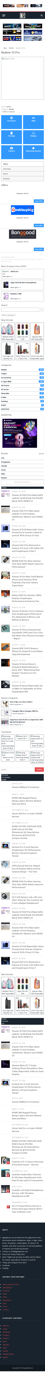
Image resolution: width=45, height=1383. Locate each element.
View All (41, 454)
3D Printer (22, 385)
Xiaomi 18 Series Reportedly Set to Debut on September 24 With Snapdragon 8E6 (27, 688)
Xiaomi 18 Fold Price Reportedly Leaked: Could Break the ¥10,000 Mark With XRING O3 (27, 498)
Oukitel (5, 1351)
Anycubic (6, 1345)
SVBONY (6, 1326)
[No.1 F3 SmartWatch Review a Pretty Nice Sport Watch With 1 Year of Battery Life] (5, 1204)
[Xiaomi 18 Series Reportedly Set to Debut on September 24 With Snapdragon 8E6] (5, 684)
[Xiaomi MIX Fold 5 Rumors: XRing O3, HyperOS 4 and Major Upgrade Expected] (5, 647)
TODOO (6, 1310)
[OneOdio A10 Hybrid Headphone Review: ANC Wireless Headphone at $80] (5, 1189)
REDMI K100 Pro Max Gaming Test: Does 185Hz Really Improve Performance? (27, 564)
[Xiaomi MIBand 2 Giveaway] (5, 786)
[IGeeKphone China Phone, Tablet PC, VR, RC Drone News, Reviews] (22, 15)
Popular (4, 775)
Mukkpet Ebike (8, 1354)
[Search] (41, 15)
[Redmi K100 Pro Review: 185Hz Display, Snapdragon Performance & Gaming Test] (5, 594)
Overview (7, 169)
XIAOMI (3, 488)
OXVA (5, 1294)
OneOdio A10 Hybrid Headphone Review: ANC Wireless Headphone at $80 (27, 1193)
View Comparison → (16, 704)
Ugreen (5, 1357)
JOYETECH (22, 409)
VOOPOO (6, 1291)
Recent (4, 1019)
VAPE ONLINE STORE (11, 1284)
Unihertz (6, 1338)
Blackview (6, 1332)
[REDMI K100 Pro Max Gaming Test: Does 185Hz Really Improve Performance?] (5, 559)
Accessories (22, 377)
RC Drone (22, 389)
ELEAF (22, 405)
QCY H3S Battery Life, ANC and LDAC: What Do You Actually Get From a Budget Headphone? (27, 900)
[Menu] (3, 15)
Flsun (5, 1341)
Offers (5, 164)
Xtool (3, 470)
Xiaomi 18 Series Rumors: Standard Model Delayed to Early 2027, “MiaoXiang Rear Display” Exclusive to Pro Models (26, 670)
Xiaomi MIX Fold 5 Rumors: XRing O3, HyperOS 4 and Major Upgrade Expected (27, 651)
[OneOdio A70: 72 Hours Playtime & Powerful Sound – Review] (5, 1160)
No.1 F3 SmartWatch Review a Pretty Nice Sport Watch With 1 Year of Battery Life (27, 1209)
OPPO (23, 266)
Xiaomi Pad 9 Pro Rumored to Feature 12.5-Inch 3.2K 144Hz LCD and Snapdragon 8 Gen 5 (28, 548)
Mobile (11, 109)
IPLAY (5, 1306)
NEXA (5, 1297)
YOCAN (4, 466)
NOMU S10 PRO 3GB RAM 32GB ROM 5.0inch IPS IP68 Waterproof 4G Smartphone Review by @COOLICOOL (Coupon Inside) (26, 832)
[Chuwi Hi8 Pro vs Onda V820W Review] (5, 812)
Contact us (6, 1251)
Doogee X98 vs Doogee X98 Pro (25, 711)
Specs (5, 174)
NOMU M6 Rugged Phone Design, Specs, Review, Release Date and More (26, 801)
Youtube (5, 1268)
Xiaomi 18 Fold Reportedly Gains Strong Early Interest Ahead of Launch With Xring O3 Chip (28, 532)
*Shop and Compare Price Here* (14, 1262)
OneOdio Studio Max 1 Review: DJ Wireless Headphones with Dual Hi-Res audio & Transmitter (27, 1177)
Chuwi (5, 1329)
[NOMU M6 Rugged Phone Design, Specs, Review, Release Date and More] (5, 796)
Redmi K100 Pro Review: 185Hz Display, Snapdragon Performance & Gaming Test (26, 598)
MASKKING (7, 1300)
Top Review (5, 777)
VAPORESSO (7, 1288)
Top (2, 1024)
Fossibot (6, 1335)
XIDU (3, 474)
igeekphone (28, 1368)
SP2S (4, 1303)
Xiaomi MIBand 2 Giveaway (25, 787)
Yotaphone (5, 462)
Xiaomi (4, 478)
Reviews (6, 179)
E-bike (22, 397)
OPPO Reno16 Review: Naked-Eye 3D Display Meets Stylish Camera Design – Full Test (26, 868)
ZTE (2, 458)
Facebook (6, 1265)
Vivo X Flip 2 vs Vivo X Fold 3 (21, 702)
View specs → (7, 276)
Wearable (22, 393)
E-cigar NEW (22, 381)
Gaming (22, 401)
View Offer (39, 201)
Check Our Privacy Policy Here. (13, 1254)
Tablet (22, 374)
